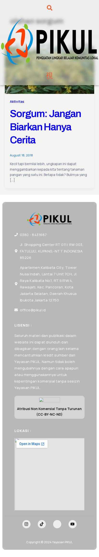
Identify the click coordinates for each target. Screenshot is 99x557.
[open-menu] (49, 75)
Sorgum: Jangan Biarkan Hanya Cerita (45, 127)
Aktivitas (17, 101)
